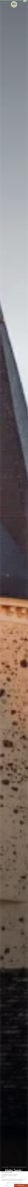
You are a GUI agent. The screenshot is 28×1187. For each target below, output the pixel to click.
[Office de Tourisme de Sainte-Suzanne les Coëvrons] (14, 4)
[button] (25, 1)
